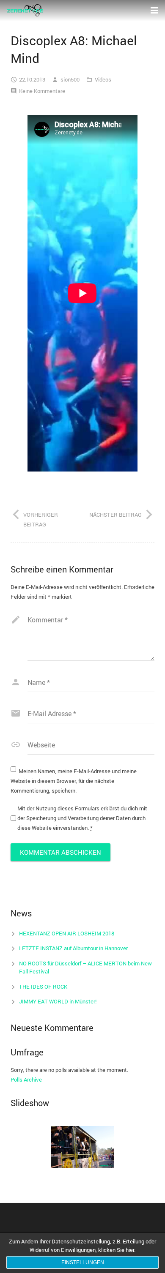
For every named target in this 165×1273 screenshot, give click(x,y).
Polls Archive (26, 1079)
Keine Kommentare (42, 91)
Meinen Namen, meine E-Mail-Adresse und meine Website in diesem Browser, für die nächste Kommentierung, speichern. (74, 780)
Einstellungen (82, 1262)
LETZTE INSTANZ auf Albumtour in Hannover (73, 948)
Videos (103, 79)
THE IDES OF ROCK (43, 986)
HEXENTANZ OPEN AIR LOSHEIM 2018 (66, 933)
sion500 (70, 79)
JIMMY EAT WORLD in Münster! (57, 1001)
